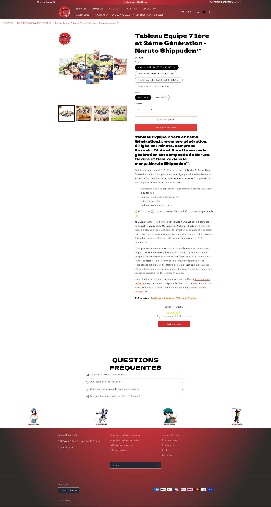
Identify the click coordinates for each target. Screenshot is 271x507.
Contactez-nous (169, 440)
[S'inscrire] (158, 465)
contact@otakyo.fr (67, 435)
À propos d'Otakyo (171, 435)
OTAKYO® (8, 23)
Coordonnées (168, 445)
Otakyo (67, 500)
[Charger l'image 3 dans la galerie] (101, 113)
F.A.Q (164, 450)
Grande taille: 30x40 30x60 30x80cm (156, 74)
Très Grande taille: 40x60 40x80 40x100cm (159, 80)
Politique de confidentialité (122, 445)
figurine (190, 287)
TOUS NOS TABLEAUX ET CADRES (34, 23)
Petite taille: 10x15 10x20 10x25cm (154, 86)
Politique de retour (118, 450)
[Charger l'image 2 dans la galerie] (84, 113)
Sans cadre (143, 97)
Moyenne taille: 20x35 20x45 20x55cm (157, 67)
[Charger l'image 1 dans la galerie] (67, 113)
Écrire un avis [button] (174, 324)
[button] (82, 9)
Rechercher (167, 455)
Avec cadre (161, 97)
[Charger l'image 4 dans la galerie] (119, 113)
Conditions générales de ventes (124, 440)
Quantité (138, 104)
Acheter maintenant (166, 128)
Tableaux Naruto (186, 297)
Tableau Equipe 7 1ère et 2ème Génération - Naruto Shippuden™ (87, 23)
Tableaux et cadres (162, 297)
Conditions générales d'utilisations (125, 435)
